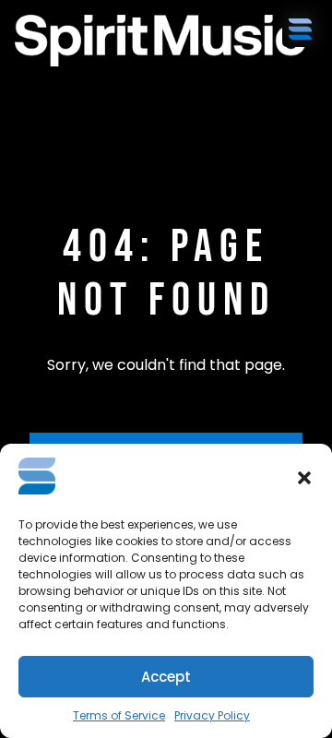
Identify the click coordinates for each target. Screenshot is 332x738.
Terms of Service (119, 715)
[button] (304, 478)
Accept (166, 676)
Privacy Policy (212, 715)
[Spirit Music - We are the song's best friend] (98, 40)
